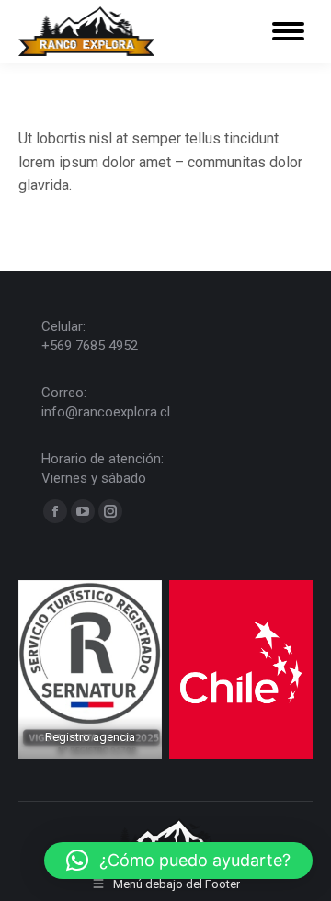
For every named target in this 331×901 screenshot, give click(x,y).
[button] (178, 860)
